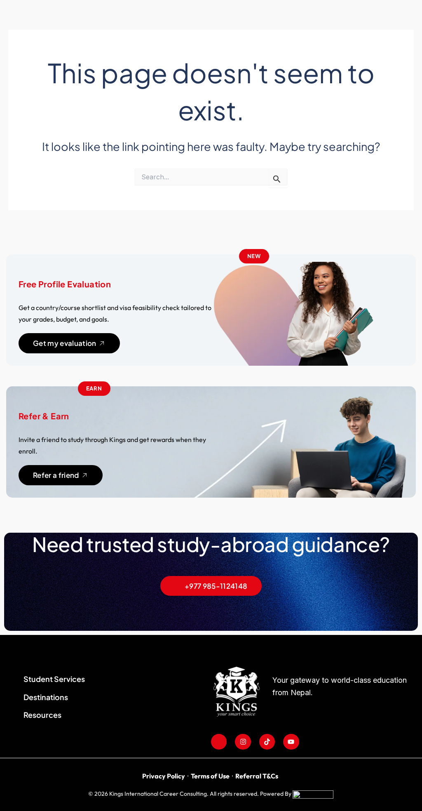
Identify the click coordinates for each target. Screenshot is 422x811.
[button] (254, 256)
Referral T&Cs (256, 776)
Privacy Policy (163, 776)
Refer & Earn (44, 416)
